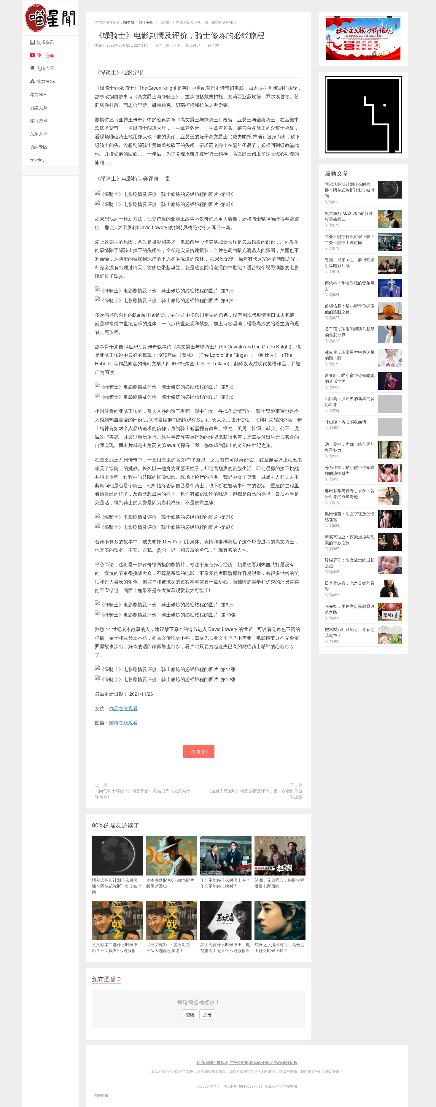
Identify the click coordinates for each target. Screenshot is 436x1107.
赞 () (201, 751)
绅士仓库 (146, 22)
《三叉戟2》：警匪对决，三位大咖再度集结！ (170, 947)
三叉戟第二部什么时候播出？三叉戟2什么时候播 (115, 947)
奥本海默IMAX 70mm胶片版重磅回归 (170, 883)
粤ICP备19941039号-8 (242, 1086)
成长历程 (289, 1062)
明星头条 (38, 107)
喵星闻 (50, 18)
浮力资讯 (38, 120)
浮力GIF (38, 94)
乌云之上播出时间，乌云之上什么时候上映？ (279, 947)
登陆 (190, 1014)
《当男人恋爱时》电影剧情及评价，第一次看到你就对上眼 (255, 794)
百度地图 (220, 1062)
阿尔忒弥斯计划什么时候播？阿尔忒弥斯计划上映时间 (117, 886)
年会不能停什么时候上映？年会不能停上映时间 (225, 883)
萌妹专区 (38, 146)
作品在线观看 (123, 708)
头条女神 (38, 133)
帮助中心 (273, 1062)
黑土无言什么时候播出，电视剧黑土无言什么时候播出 (225, 947)
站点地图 (204, 1062)
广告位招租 (239, 1062)
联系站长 (257, 1062)
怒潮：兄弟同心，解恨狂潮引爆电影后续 (279, 883)
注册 (207, 1014)
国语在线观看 (123, 722)
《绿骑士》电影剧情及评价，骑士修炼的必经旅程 (180, 34)
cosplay (37, 159)
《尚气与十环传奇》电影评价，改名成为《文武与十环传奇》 (142, 794)
